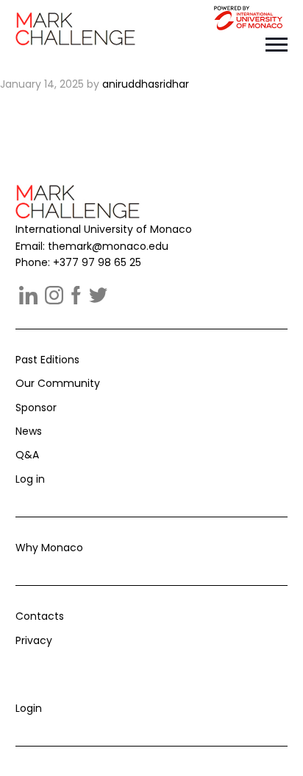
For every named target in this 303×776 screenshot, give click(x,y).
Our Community (57, 383)
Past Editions (47, 359)
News (28, 431)
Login (28, 708)
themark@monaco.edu (108, 246)
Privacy (33, 640)
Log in (30, 479)
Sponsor (36, 407)
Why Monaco (49, 547)
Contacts (39, 616)
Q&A (27, 454)
